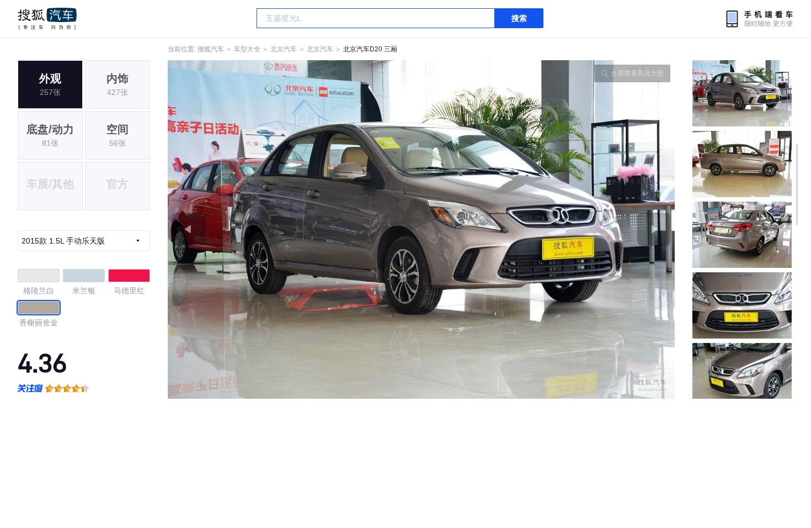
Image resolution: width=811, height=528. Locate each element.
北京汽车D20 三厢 (370, 49)
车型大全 (247, 49)
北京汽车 (283, 49)
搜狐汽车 (47, 19)
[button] (294, 229)
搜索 (519, 18)
